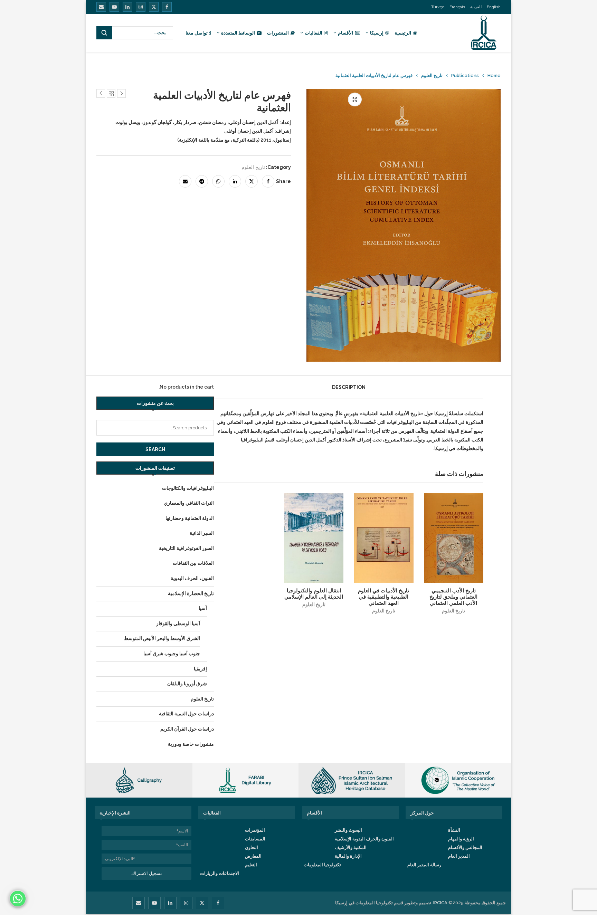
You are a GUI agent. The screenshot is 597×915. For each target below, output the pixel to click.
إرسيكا (376, 33)
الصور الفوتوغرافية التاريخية (186, 548)
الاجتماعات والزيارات (219, 873)
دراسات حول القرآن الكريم (187, 729)
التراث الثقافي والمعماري (189, 503)
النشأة (454, 830)
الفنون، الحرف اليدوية (192, 578)
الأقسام (345, 33)
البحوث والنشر (348, 830)
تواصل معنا (197, 33)
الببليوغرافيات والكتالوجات (188, 488)
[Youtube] (114, 7)
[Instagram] (140, 7)
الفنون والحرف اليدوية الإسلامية (364, 838)
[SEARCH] (104, 32)
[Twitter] (154, 7)
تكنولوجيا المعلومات (322, 864)
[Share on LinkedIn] (235, 181)
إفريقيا (200, 668)
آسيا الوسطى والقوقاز (178, 623)
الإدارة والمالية (348, 856)
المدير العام (459, 856)
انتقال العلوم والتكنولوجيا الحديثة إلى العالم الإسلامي (313, 594)
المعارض (253, 856)
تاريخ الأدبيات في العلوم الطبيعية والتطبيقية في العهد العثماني (383, 597)
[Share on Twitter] (251, 181)
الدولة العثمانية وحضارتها (189, 518)
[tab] (348, 387)
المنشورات (278, 33)
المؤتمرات (255, 830)
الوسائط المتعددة (238, 33)
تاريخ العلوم (432, 75)
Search (155, 449)
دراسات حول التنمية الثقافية (186, 713)
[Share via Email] (185, 181)
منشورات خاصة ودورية (191, 744)
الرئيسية (403, 33)
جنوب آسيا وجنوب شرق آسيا (171, 653)
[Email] (101, 7)
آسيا (203, 608)
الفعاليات (313, 33)
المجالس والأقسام (465, 847)
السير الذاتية (202, 533)
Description (349, 387)
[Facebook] (167, 7)
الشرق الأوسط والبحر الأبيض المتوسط (162, 638)
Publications (465, 75)
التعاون (251, 847)
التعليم (251, 864)
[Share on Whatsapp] (218, 181)
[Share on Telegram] (202, 181)
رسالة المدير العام (424, 864)
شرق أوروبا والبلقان (187, 683)
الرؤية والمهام (461, 838)
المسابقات (255, 838)
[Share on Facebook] (268, 181)
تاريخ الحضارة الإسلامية (191, 593)
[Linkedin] (127, 7)
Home (494, 75)
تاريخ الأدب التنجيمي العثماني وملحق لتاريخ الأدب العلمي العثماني (453, 597)
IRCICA (440, 902)
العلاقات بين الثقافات (193, 563)
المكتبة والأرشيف (351, 847)
